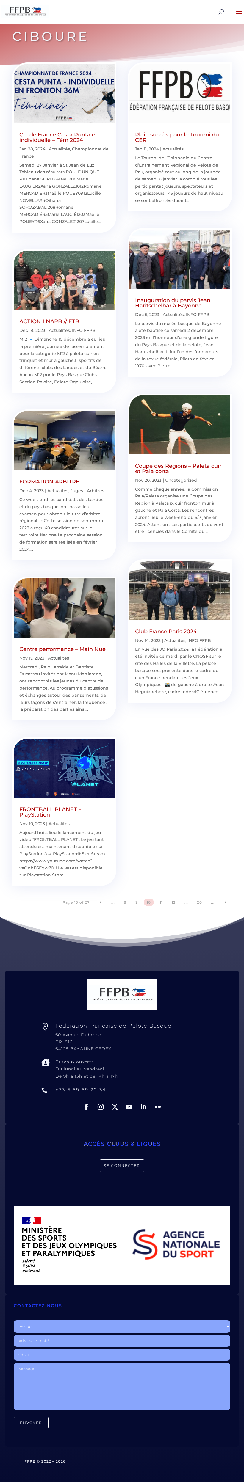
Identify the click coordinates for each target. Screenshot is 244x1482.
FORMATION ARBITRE (49, 481)
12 (174, 902)
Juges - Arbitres (87, 490)
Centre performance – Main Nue (62, 649)
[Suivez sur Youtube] (129, 1107)
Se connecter (122, 1165)
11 (161, 902)
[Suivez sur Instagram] (101, 1107)
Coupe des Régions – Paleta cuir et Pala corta (178, 469)
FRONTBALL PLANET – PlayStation (50, 812)
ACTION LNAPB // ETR (49, 321)
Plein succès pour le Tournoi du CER (177, 137)
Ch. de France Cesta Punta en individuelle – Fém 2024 (59, 137)
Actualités (59, 149)
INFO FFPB (84, 330)
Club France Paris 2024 (166, 631)
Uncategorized (181, 480)
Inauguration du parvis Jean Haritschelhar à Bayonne (172, 303)
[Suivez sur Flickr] (158, 1107)
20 (199, 902)
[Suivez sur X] (115, 1107)
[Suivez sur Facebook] (86, 1107)
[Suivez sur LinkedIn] (143, 1107)
